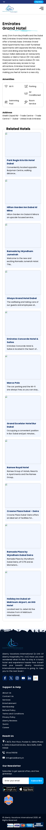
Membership (8, 706)
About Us (6, 693)
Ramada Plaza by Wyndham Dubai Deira (20, 553)
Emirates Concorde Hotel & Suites (22, 340)
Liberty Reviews (9, 720)
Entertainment (9, 703)
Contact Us (8, 696)
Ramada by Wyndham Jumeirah (20, 253)
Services (6, 700)
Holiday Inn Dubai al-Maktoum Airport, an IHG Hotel (21, 602)
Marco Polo (13, 382)
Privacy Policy (8, 717)
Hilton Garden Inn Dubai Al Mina (22, 209)
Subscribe (36, 780)
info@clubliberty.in (15, 758)
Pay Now (39, 2)
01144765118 (11, 752)
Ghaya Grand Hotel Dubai (22, 298)
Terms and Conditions (13, 713)
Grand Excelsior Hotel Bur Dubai (21, 425)
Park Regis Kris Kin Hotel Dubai (21, 162)
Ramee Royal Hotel (18, 467)
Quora (5, 724)
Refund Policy (8, 710)
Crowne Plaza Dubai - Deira (23, 511)
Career (5, 727)
